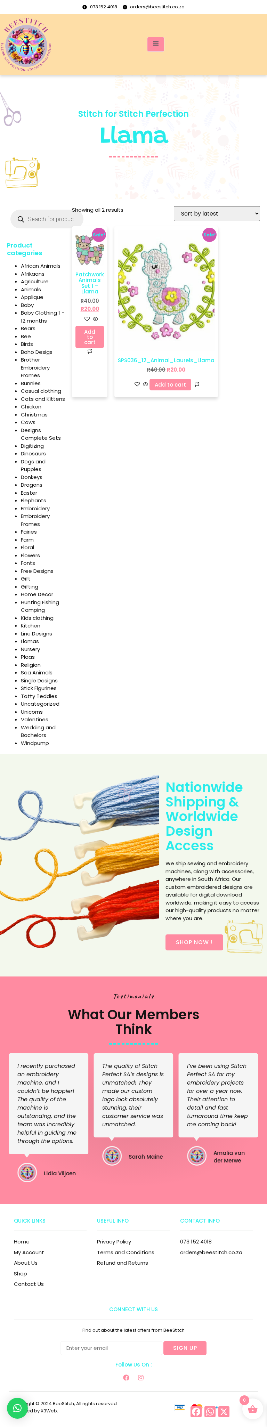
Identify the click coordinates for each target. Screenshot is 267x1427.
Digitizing (32, 445)
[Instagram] (141, 1378)
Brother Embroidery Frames (35, 367)
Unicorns (32, 711)
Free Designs (37, 571)
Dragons (31, 484)
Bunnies (31, 383)
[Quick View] (94, 319)
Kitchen (30, 625)
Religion (31, 664)
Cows (28, 422)
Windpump (35, 743)
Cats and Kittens (43, 399)
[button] (17, 1408)
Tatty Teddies (39, 696)
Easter (29, 492)
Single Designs (39, 680)
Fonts (28, 563)
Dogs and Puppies (33, 465)
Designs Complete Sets (41, 434)
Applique (32, 297)
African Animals (40, 265)
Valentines (34, 719)
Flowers (30, 555)
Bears (28, 328)
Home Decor (37, 594)
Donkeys (31, 477)
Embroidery (35, 508)
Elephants (33, 500)
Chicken (31, 406)
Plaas (28, 656)
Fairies (29, 531)
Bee (26, 336)
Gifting (29, 586)
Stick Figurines (39, 688)
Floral (27, 547)
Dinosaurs (33, 453)
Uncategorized (40, 703)
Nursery (30, 649)
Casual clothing (41, 391)
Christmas (34, 414)
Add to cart (90, 337)
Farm (27, 539)
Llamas (30, 641)
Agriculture (35, 281)
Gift (26, 578)
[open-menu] (155, 44)
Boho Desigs (36, 352)
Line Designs (36, 633)
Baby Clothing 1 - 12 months (42, 316)
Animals (31, 289)
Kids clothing (37, 618)
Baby (27, 305)
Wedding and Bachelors (38, 731)
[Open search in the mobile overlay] (47, 219)
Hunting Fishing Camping (40, 606)
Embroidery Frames (35, 520)
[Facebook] (126, 1378)
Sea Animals (36, 672)
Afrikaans (32, 273)
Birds (27, 344)
